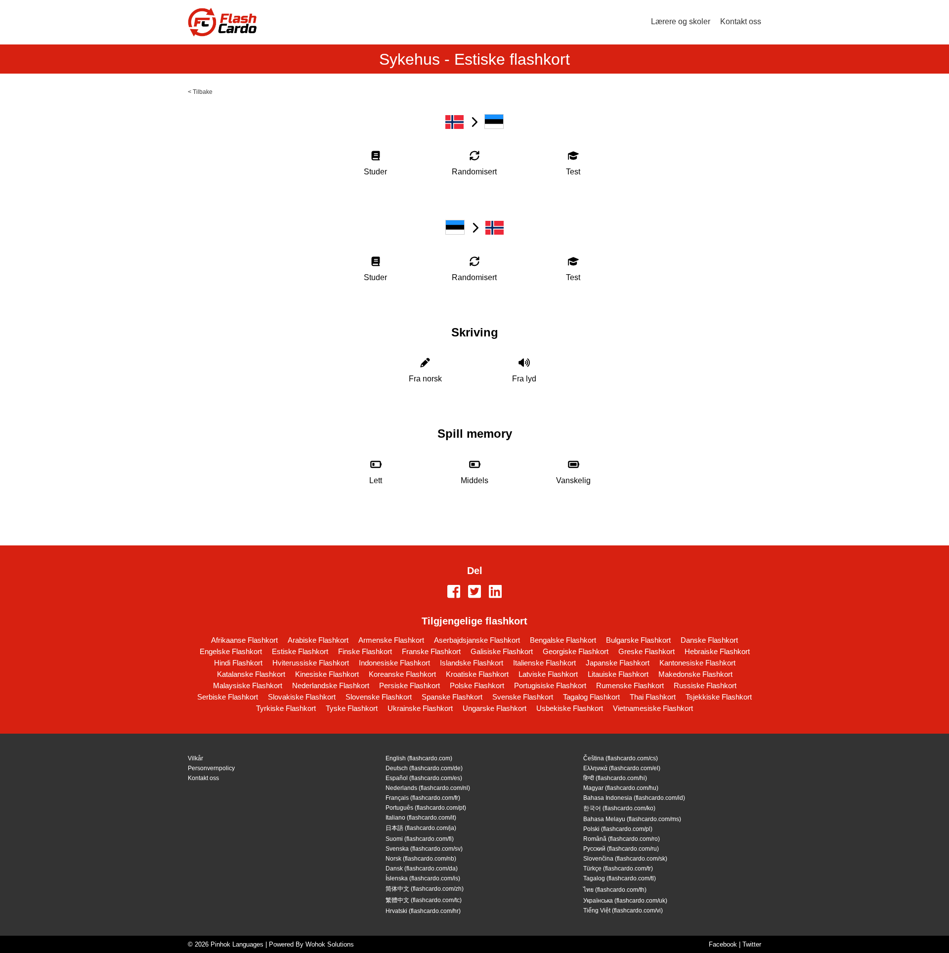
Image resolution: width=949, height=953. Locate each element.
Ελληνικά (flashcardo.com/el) (621, 768)
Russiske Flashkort (705, 685)
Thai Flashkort (653, 697)
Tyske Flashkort (352, 708)
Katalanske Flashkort (251, 674)
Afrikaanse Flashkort (244, 640)
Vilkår (195, 758)
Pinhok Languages (237, 944)
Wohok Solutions (329, 944)
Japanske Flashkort (617, 663)
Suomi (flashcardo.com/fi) (420, 838)
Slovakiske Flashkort (302, 697)
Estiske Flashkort (300, 651)
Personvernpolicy (211, 768)
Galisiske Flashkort (502, 651)
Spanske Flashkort (452, 697)
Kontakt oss (740, 21)
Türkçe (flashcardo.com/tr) (618, 868)
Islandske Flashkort (471, 663)
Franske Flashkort (431, 651)
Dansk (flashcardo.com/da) (422, 868)
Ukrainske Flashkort (420, 708)
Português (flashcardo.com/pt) (426, 807)
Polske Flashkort (477, 685)
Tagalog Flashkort (591, 697)
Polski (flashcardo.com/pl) (617, 829)
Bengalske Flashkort (563, 640)
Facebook (723, 944)
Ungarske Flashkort (494, 708)
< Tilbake (200, 91)
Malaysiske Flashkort (247, 685)
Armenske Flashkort (391, 640)
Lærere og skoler (680, 21)
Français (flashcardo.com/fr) (423, 797)
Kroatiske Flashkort (477, 674)
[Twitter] (474, 592)
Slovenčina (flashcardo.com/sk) (625, 858)
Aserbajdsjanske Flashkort (477, 640)
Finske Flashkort (365, 651)
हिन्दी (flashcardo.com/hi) (615, 778)
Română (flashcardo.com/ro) (621, 838)
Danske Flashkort (709, 640)
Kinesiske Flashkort (327, 674)
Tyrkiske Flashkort (286, 708)
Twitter (751, 944)
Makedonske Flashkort (695, 674)
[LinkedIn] (495, 592)
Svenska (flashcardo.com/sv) (424, 848)
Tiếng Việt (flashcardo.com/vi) (623, 910)
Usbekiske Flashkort (569, 708)
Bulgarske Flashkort (638, 640)
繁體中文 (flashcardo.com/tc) (424, 900)
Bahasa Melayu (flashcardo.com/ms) (632, 819)
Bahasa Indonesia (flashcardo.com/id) (634, 797)
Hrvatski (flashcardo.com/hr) (423, 911)
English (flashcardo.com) (419, 758)
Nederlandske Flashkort (330, 685)
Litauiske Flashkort (618, 674)
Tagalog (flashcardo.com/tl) (619, 878)
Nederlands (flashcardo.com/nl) (428, 788)
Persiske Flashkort (409, 685)
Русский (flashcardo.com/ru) (621, 848)
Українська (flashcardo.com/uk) (625, 900)
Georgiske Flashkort (575, 651)
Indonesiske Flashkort (394, 663)
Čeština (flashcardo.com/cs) (620, 758)
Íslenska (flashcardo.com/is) (423, 878)
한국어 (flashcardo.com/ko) (619, 808)
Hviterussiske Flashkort (310, 663)
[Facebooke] (453, 592)
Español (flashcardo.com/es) (424, 778)
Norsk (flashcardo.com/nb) (421, 858)
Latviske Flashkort (548, 674)
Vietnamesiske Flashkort (653, 708)
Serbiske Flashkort (227, 697)
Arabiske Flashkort (318, 640)
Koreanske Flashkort (402, 674)
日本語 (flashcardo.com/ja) (421, 828)
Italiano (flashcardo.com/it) (421, 817)
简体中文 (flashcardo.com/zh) (425, 888)
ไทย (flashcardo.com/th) (615, 889)
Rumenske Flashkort (630, 685)
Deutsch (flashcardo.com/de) (424, 768)
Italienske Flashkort (544, 663)
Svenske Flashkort (522, 697)
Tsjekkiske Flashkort (719, 697)
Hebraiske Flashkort (717, 651)
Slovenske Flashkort (378, 697)
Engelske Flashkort (231, 651)
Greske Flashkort (646, 651)
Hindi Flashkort (238, 663)
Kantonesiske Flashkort (697, 663)
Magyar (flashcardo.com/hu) (620, 788)
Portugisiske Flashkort (550, 685)
